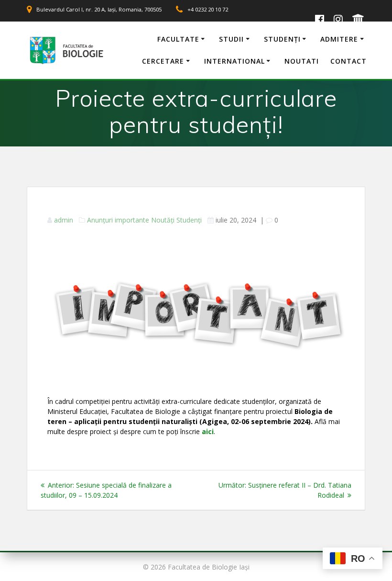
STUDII (231, 39)
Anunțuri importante (118, 219)
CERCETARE (163, 61)
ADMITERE (339, 39)
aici (208, 431)
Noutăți (162, 219)
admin (63, 219)
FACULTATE (178, 39)
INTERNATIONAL (234, 61)
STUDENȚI (282, 39)
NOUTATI (301, 61)
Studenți (189, 219)
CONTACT (348, 61)
